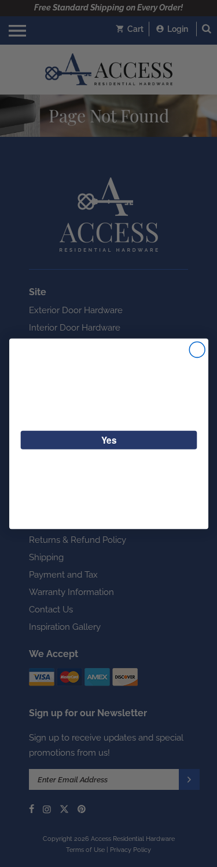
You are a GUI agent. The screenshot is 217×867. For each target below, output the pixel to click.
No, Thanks (108, 469)
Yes (108, 439)
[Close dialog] (197, 349)
